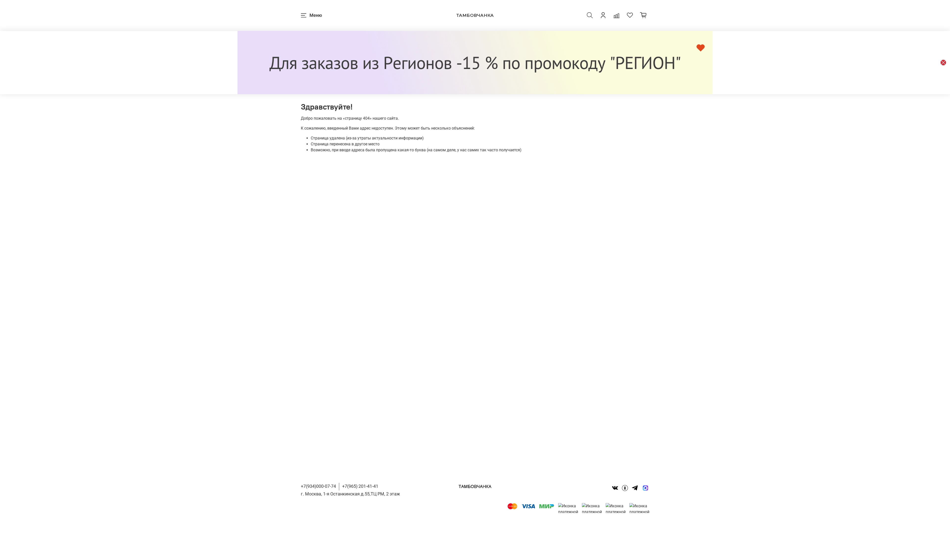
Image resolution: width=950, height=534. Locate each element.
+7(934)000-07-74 (318, 486)
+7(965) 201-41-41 (360, 486)
